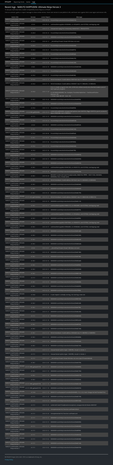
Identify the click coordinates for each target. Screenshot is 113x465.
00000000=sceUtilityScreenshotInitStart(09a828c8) (66, 379)
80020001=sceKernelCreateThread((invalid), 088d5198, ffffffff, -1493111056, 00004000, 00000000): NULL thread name (76, 176)
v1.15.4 (33, 28)
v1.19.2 (33, 142)
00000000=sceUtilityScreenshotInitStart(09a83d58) (66, 422)
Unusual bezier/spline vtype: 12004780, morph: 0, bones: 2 (68, 354)
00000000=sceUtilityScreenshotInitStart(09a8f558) (66, 324)
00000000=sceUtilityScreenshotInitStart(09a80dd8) (66, 439)
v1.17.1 (33, 116)
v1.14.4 (33, 392)
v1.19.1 (33, 129)
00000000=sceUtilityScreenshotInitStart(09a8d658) (66, 154)
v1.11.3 (33, 37)
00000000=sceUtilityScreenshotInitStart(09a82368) (66, 235)
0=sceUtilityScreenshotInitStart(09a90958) (63, 33)
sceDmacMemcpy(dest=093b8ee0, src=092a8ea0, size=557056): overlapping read (75, 214)
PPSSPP (8, 2)
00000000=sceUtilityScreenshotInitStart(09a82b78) (66, 375)
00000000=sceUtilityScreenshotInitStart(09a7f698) (66, 290)
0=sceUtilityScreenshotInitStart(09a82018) (63, 20)
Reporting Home (19, 2)
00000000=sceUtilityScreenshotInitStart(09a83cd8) (66, 303)
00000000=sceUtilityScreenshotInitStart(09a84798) (66, 362)
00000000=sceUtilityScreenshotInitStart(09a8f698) (66, 430)
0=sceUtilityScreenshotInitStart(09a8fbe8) (63, 133)
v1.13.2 (33, 79)
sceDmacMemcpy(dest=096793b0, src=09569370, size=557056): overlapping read (75, 222)
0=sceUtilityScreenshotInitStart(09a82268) (63, 62)
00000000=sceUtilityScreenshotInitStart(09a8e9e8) (66, 316)
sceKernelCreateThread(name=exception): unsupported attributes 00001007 (74, 405)
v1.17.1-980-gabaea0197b (33, 367)
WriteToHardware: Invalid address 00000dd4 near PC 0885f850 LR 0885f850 (73, 333)
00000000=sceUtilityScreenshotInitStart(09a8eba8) (66, 244)
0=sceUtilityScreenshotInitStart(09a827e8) (63, 129)
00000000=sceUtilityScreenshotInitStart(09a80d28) (66, 435)
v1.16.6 (33, 294)
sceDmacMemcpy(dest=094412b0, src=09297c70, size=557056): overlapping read (75, 167)
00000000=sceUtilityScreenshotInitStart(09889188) (66, 299)
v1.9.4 (33, 24)
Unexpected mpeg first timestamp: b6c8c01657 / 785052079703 (70, 28)
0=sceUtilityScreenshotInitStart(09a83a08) (63, 45)
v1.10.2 (33, 320)
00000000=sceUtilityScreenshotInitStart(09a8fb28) (66, 125)
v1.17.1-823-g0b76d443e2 (33, 197)
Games (28, 2)
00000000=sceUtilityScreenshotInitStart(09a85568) (66, 67)
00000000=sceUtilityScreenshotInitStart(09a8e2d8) (66, 311)
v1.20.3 (33, 50)
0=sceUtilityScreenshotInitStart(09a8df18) (63, 50)
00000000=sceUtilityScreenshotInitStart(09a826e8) (66, 341)
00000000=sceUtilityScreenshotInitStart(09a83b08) (66, 269)
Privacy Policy (9, 459)
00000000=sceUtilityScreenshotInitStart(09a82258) (66, 171)
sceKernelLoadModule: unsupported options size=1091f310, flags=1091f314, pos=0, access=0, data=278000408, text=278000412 (79, 112)
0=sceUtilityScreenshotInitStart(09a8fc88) (63, 75)
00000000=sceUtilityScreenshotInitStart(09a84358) (66, 104)
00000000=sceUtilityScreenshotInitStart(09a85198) (66, 396)
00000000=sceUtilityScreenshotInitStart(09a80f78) (66, 210)
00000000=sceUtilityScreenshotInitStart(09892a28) (66, 320)
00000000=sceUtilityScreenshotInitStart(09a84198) (66, 447)
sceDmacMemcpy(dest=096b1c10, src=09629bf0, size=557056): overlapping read (75, 205)
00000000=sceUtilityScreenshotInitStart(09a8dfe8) (66, 265)
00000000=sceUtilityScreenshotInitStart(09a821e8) (66, 443)
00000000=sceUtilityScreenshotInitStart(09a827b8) (66, 371)
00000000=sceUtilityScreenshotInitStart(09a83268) (66, 278)
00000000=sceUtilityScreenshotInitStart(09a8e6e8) (66, 188)
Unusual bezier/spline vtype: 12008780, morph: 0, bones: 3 (68, 350)
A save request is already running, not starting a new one (68, 294)
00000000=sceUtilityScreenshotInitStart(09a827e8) (66, 345)
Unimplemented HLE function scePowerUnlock (65, 409)
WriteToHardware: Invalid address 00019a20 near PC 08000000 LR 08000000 (73, 180)
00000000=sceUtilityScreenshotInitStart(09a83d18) (66, 388)
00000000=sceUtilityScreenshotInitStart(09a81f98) (66, 307)
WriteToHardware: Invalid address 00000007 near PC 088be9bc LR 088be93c (73, 84)
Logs (33, 2)
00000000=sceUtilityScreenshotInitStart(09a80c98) (66, 239)
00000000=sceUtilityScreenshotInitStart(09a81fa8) (66, 256)
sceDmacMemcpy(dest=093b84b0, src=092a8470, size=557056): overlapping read (75, 24)
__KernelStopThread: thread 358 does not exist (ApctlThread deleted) (71, 358)
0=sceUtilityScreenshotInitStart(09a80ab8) (63, 71)
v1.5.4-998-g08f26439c (33, 112)
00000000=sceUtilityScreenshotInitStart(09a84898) (66, 367)
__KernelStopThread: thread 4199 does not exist (65, 41)
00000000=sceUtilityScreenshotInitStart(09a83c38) (66, 384)
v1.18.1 (33, 99)
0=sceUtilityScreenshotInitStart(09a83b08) (63, 137)
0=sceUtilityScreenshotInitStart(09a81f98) (63, 150)
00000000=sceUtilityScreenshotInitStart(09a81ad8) (66, 231)
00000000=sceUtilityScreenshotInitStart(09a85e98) (66, 116)
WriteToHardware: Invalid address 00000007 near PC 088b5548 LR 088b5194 (73, 197)
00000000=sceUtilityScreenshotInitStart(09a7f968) (66, 37)
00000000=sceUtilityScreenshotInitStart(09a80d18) (66, 163)
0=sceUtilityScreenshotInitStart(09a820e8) (63, 146)
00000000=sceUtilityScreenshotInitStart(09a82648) (66, 418)
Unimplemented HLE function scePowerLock (64, 413)
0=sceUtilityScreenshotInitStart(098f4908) (63, 142)
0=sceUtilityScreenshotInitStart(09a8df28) (63, 108)
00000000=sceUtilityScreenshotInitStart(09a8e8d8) (66, 282)
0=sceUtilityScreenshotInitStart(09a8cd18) (63, 58)
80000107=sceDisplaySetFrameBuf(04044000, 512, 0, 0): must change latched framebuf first (78, 392)
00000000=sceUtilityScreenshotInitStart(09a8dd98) (66, 286)
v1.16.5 (33, 311)
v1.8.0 (33, 67)
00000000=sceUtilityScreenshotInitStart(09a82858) (66, 159)
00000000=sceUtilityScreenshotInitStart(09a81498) (66, 252)
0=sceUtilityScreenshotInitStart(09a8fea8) (63, 54)
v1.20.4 (33, 20)
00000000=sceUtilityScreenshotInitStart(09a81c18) (66, 201)
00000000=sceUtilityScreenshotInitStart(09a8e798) (66, 193)
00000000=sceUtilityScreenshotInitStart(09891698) (66, 401)
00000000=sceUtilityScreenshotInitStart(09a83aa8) (66, 261)
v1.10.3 (33, 41)
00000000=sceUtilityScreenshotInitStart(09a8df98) (66, 218)
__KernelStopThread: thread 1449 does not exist (65, 248)
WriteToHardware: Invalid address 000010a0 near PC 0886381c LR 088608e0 (73, 79)
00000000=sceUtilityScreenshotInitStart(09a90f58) (66, 99)
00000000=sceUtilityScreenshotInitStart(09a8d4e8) (66, 184)
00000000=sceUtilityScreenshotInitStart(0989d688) (66, 337)
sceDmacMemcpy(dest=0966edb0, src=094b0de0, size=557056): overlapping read (75, 227)
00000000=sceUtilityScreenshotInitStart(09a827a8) (66, 328)
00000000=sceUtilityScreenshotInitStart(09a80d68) (66, 426)
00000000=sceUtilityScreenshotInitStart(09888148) (66, 273)
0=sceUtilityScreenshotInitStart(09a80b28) (63, 120)
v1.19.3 (33, 71)
